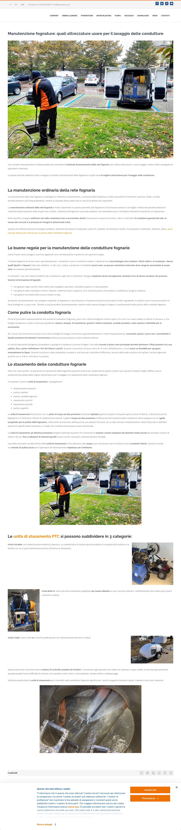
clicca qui (73, 807)
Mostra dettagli (44, 824)
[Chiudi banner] (177, 787)
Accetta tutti (150, 790)
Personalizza (148, 798)
